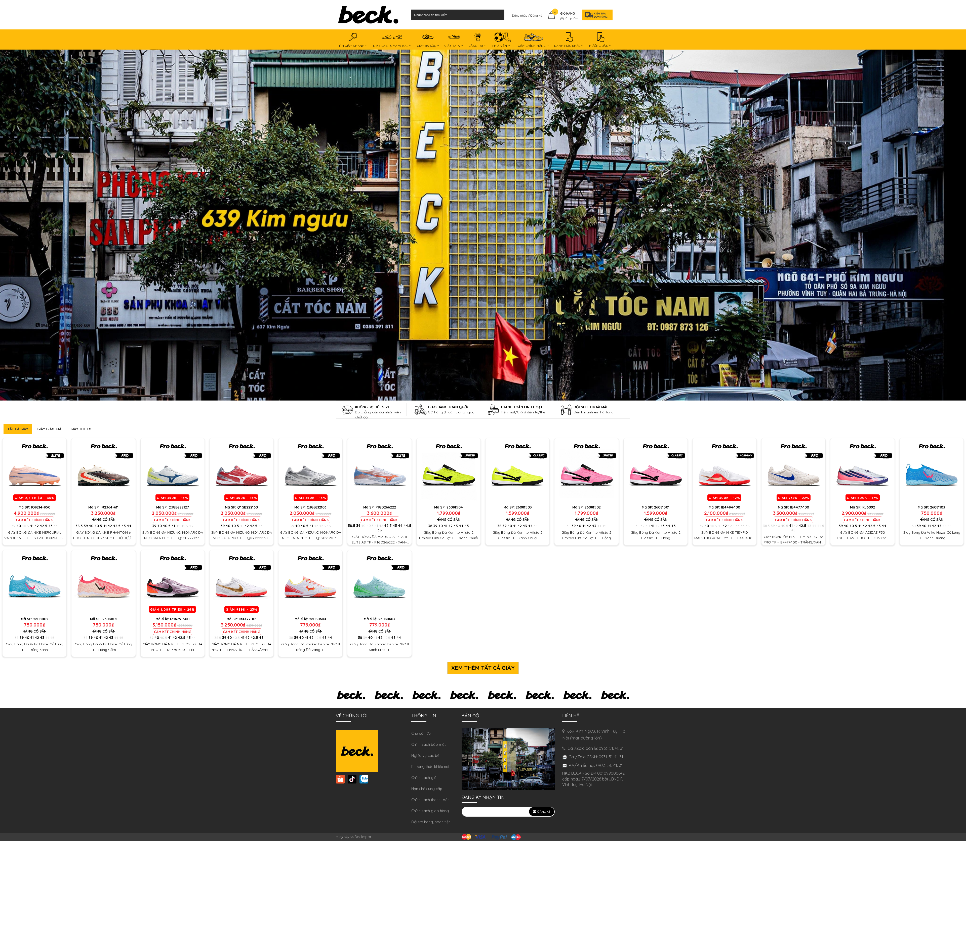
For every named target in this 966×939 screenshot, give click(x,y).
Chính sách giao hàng (430, 810)
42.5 (43, 526)
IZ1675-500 (179, 619)
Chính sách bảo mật (428, 744)
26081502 (593, 507)
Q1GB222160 (247, 507)
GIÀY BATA (453, 46)
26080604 (317, 619)
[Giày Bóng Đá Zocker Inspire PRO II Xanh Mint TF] (379, 582)
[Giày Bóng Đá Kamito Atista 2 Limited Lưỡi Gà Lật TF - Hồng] (586, 470)
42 (36, 526)
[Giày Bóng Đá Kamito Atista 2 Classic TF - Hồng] (656, 470)
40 (18, 526)
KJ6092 (868, 507)
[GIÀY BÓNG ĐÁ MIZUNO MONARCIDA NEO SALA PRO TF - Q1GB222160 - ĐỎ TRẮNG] (241, 470)
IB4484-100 (730, 507)
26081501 (661, 507)
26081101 (109, 619)
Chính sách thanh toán (430, 799)
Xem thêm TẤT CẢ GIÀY (483, 667)
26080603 (386, 619)
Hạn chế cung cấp (426, 788)
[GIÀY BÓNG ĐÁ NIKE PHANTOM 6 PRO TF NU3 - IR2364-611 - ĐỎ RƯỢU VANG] (103, 470)
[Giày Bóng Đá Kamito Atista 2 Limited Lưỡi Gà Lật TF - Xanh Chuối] (448, 470)
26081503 (524, 507)
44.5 (407, 525)
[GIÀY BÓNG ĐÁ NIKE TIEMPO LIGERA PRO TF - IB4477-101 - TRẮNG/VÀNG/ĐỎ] (241, 582)
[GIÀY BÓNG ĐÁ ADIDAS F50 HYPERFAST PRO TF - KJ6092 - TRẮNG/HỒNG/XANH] (862, 470)
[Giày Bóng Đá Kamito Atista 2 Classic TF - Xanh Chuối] (517, 470)
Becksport (363, 836)
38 (380, 530)
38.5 (79, 526)
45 (466, 526)
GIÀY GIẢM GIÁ (49, 429)
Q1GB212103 (317, 507)
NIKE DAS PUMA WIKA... (391, 46)
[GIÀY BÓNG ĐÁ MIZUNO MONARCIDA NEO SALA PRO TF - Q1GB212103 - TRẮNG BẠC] (310, 470)
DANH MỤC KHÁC (567, 46)
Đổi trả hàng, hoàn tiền (431, 821)
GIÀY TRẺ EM (81, 429)
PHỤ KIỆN (500, 46)
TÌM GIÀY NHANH (352, 46)
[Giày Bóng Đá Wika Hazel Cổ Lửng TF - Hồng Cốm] (103, 582)
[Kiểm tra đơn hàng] (596, 15)
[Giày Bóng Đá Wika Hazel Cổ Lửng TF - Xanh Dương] (931, 470)
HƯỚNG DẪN (599, 46)
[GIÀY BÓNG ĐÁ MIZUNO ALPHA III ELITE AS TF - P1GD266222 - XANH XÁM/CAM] (379, 470)
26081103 (937, 507)
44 (56, 526)
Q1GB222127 (179, 507)
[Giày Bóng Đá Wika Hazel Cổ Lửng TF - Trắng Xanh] (34, 582)
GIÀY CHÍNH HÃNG (532, 46)
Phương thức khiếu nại (430, 766)
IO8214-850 (40, 507)
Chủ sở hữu (421, 733)
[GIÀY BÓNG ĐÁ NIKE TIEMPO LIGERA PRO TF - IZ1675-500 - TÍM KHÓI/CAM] (173, 582)
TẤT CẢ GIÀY (18, 429)
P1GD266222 (386, 507)
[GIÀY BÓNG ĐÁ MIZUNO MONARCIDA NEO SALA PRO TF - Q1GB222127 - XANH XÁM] (173, 470)
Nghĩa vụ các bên (426, 755)
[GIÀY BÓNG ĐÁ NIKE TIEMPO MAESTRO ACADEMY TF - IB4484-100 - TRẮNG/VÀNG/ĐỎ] (724, 470)
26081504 (455, 507)
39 (13, 526)
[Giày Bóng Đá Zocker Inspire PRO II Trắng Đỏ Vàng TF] (310, 582)
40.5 (25, 526)
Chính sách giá (423, 777)
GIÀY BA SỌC (427, 46)
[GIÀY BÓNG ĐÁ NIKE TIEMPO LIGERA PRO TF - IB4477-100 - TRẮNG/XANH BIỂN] (793, 470)
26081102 (40, 619)
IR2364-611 (109, 507)
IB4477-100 (799, 507)
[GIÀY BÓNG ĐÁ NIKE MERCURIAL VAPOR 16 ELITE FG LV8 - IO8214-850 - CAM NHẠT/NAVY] (34, 470)
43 (50, 526)
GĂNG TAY (477, 46)
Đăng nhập (520, 15)
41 (31, 526)
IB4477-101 (248, 619)
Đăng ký (536, 15)
